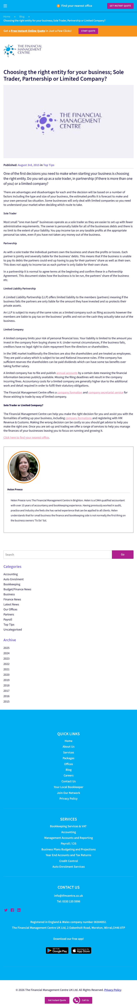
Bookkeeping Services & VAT (68, 826)
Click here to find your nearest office (26, 438)
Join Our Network (68, 793)
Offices (68, 764)
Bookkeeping (12, 584)
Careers (69, 775)
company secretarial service (105, 392)
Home (7, 16)
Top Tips (48, 165)
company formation (69, 392)
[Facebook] (12, 910)
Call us (85, 1000)
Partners (9, 614)
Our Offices (10, 609)
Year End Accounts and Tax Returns (68, 855)
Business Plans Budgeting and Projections (68, 849)
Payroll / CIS (68, 844)
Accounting (11, 574)
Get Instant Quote (120, 6)
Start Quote (88, 31)
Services (68, 752)
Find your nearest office (76, 6)
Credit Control (68, 861)
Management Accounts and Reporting (68, 838)
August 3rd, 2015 (28, 165)
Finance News (12, 599)
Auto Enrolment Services (68, 867)
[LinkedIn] (19, 910)
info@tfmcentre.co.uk (68, 896)
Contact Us (68, 781)
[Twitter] (6, 910)
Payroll (8, 619)
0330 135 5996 (71, 901)
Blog (21, 16)
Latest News (11, 604)
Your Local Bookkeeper (68, 787)
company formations (78, 418)
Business (9, 594)
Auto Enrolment (14, 579)
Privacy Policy (68, 799)
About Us (69, 747)
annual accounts (67, 373)
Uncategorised (13, 630)
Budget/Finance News (17, 589)
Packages (68, 758)
